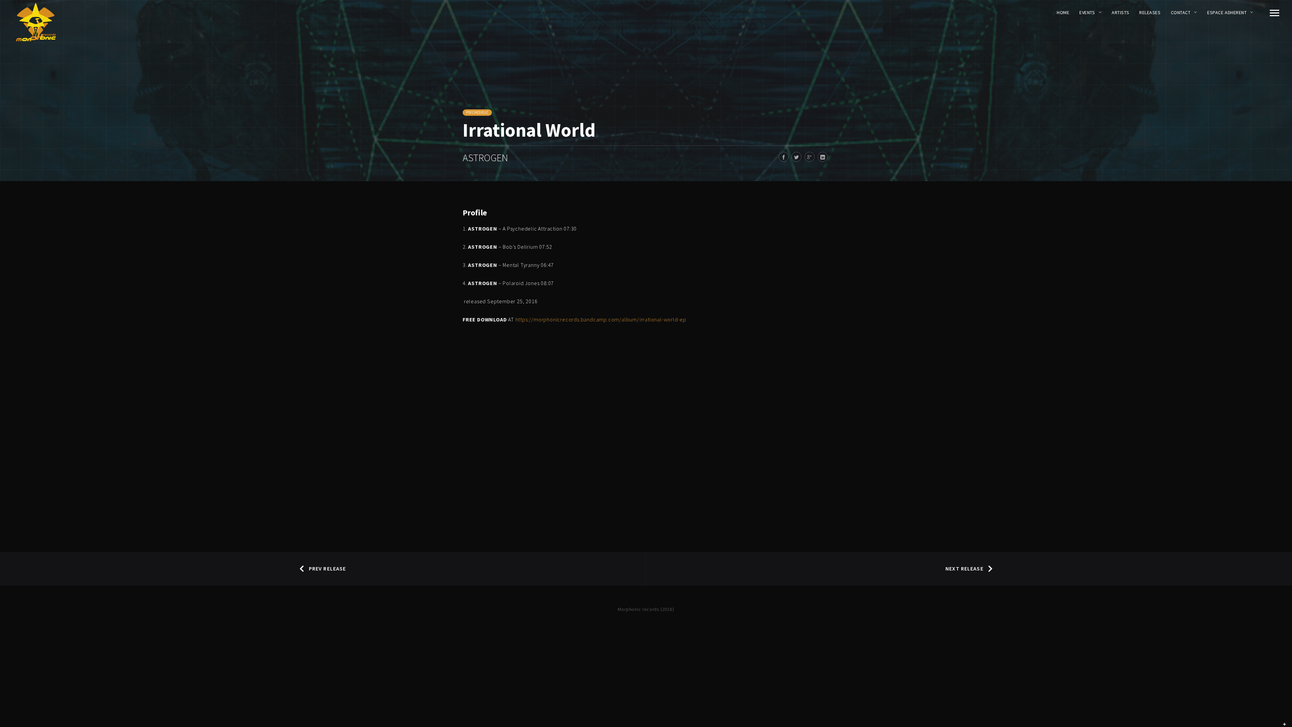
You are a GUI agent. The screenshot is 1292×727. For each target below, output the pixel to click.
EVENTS (1087, 12)
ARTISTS (1120, 12)
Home (1063, 12)
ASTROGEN (485, 157)
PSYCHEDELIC (477, 112)
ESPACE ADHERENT (1227, 12)
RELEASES (1149, 12)
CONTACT (1181, 12)
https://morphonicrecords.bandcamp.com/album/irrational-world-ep (600, 319)
